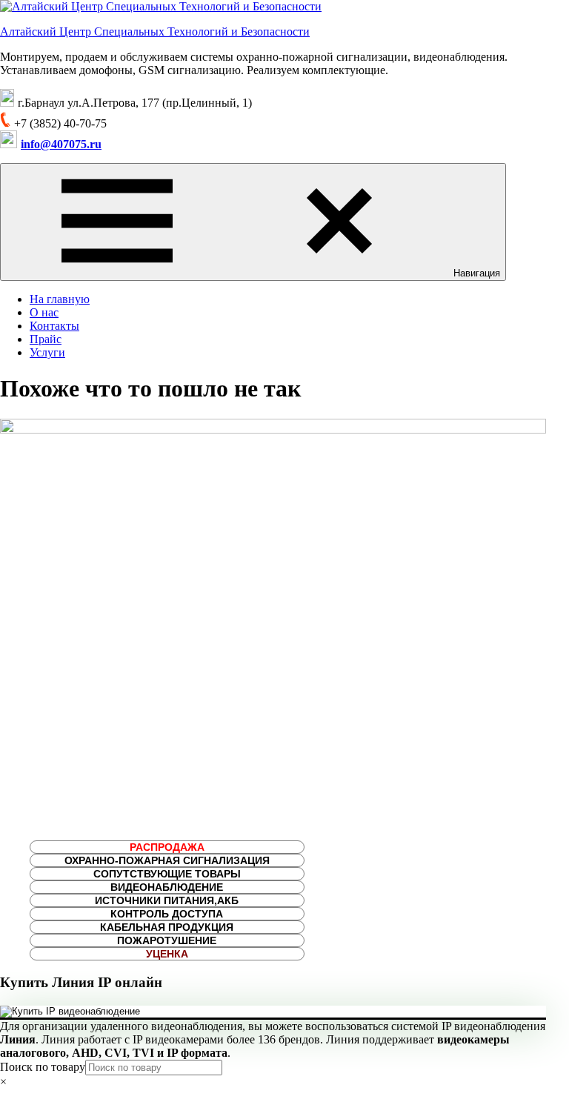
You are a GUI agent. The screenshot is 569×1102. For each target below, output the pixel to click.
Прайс (45, 339)
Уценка (167, 954)
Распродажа (167, 847)
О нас (44, 312)
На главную (60, 299)
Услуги (47, 352)
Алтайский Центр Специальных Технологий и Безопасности (155, 31)
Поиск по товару (42, 1066)
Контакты (54, 325)
